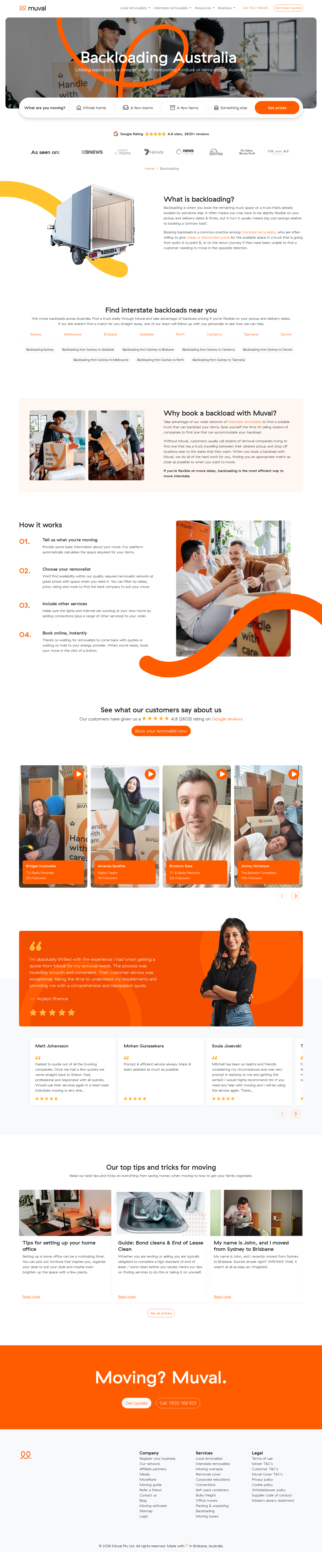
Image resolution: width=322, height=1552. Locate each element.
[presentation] (281, 895)
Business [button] (225, 8)
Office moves (206, 1500)
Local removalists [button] (134, 8)
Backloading (205, 1511)
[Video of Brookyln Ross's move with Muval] (197, 826)
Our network (150, 1463)
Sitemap (146, 1511)
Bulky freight (206, 1495)
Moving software (153, 1505)
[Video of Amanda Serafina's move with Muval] (125, 826)
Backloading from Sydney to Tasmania (219, 360)
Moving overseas (209, 1469)
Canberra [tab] (214, 334)
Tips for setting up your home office (59, 1245)
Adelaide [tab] (147, 334)
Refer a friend (150, 1490)
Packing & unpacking (212, 1505)
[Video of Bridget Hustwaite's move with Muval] (53, 826)
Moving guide (151, 1484)
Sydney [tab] (36, 334)
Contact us (148, 1495)
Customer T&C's (265, 1469)
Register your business (157, 1458)
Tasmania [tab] (251, 334)
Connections (205, 1484)
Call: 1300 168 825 (178, 1403)
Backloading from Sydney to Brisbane (148, 349)
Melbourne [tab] (72, 334)
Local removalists (209, 1458)
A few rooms (141, 107)
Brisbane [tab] (110, 334)
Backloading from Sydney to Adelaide (88, 349)
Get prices (277, 107)
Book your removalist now (161, 731)
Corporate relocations (213, 1479)
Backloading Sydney (40, 349)
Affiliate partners (153, 1469)
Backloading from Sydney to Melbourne (101, 360)
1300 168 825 (255, 8)
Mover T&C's (262, 1463)
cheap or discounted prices (208, 237)
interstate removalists (258, 232)
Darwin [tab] (286, 334)
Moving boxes (207, 1516)
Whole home (94, 107)
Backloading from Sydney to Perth (160, 360)
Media (145, 1474)
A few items (187, 107)
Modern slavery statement (273, 1500)
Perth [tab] (180, 334)
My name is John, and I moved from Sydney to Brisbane (251, 1245)
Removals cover (208, 1474)
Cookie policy (262, 1484)
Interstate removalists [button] (171, 8)
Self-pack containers (212, 1490)
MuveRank (148, 1479)
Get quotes (288, 8)
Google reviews (227, 719)
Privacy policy (262, 1479)
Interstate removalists (213, 1463)
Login (144, 1516)
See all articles (161, 1313)
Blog (143, 1500)
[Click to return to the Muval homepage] (32, 8)
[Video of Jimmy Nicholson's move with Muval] (268, 826)
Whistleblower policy (269, 1490)
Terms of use (262, 1458)
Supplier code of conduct (272, 1495)
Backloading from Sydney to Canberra (208, 349)
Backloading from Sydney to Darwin (267, 349)
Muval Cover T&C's (267, 1474)
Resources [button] (203, 8)
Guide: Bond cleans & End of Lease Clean (160, 1245)
